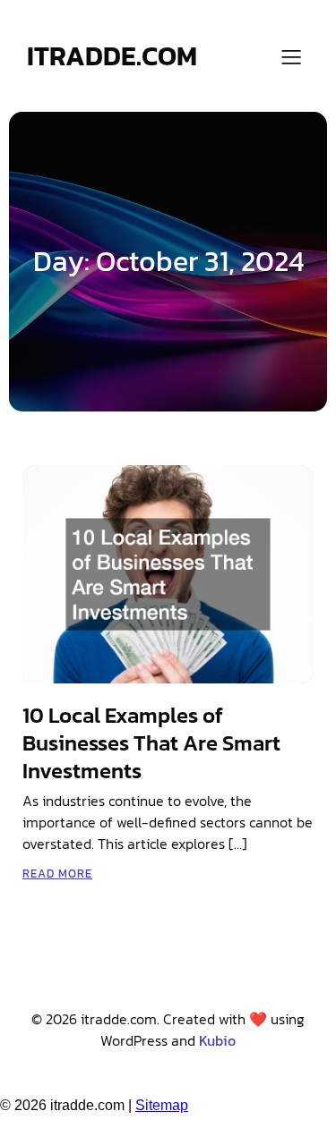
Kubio (217, 1040)
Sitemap (161, 1105)
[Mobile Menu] (291, 56)
